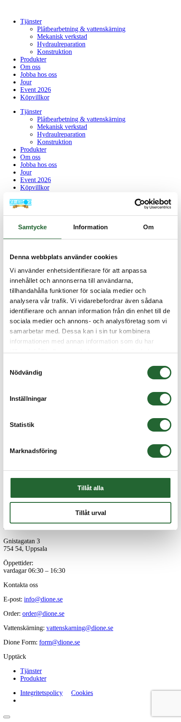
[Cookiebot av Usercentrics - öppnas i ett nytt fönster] (134, 204)
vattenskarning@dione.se (79, 627)
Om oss (30, 66)
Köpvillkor (34, 97)
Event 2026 (35, 89)
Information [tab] (90, 227)
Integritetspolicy (41, 692)
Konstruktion (54, 51)
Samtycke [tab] (32, 227)
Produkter (33, 59)
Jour (26, 82)
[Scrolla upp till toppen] (6, 717)
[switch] (159, 398)
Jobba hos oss (38, 74)
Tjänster (31, 21)
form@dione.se (59, 642)
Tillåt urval (90, 512)
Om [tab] (148, 227)
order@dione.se (43, 613)
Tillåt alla (90, 487)
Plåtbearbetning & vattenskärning (81, 28)
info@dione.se (43, 599)
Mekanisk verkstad (62, 36)
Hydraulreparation (61, 44)
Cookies (82, 692)
